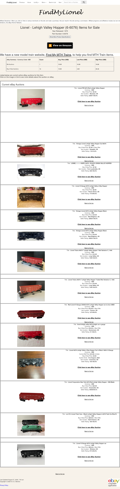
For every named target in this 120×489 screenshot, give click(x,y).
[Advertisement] (31, 127)
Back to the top (89, 105)
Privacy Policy (4, 485)
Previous (22, 2)
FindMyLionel (12, 2)
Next (60, 2)
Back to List (52, 2)
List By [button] (36, 2)
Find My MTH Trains (58, 54)
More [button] (43, 2)
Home (29, 2)
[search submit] (84, 2)
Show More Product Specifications (60, 37)
